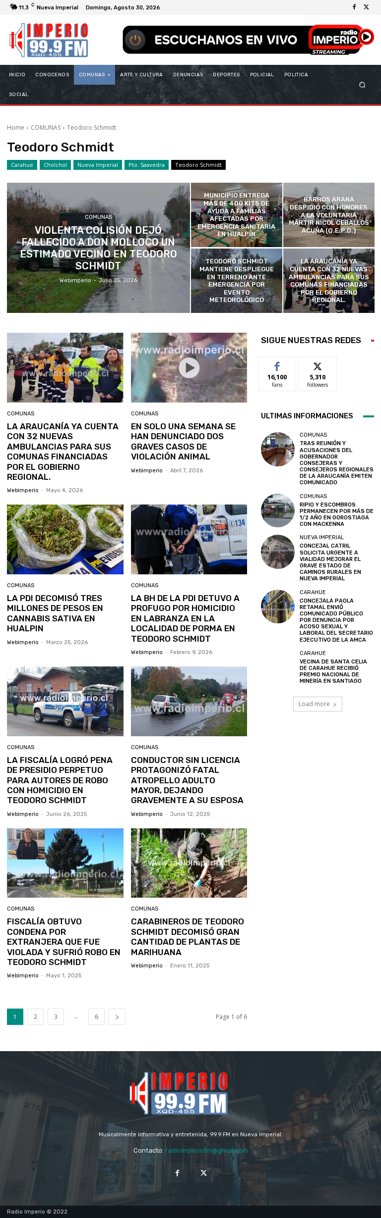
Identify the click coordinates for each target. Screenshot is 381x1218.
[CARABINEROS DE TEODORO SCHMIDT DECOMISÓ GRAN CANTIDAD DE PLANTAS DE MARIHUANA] (189, 863)
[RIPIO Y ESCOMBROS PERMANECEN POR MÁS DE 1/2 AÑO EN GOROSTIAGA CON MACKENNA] (278, 510)
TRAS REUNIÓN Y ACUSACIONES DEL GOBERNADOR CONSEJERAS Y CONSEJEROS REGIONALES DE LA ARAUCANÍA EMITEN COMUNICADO (337, 463)
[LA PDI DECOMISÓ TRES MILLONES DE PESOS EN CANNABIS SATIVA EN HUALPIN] (65, 539)
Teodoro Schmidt (198, 164)
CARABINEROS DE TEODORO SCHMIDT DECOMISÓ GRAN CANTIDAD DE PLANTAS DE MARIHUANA (187, 936)
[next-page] (117, 1017)
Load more (314, 704)
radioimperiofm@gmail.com (206, 1150)
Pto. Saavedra (146, 164)
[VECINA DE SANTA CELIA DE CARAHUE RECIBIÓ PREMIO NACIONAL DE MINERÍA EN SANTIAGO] (278, 667)
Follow (317, 364)
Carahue (22, 164)
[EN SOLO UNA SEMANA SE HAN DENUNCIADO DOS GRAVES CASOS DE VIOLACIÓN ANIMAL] (189, 368)
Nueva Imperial (97, 164)
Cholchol (55, 164)
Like (277, 364)
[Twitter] (366, 7)
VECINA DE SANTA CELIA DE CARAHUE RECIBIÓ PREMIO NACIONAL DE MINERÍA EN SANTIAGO (333, 672)
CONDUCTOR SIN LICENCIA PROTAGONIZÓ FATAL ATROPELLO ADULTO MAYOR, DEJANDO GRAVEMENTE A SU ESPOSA (187, 780)
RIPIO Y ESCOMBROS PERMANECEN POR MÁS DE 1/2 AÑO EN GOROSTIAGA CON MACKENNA (337, 515)
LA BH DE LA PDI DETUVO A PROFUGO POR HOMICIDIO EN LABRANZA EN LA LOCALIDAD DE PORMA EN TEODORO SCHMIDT (185, 618)
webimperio (23, 490)
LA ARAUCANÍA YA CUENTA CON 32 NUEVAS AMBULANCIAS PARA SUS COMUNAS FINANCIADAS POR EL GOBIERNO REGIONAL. (63, 451)
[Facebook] (354, 7)
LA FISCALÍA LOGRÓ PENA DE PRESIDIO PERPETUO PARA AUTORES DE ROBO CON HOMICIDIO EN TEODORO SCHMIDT (60, 780)
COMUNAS (46, 127)
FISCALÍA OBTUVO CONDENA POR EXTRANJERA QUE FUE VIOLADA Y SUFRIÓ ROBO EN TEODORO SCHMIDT (64, 941)
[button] (362, 85)
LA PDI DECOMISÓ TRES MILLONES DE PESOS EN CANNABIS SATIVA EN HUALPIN (55, 613)
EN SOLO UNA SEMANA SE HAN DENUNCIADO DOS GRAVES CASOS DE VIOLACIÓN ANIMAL (183, 441)
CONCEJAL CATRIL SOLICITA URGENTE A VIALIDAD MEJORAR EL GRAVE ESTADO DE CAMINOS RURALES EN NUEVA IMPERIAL (330, 562)
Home (15, 127)
